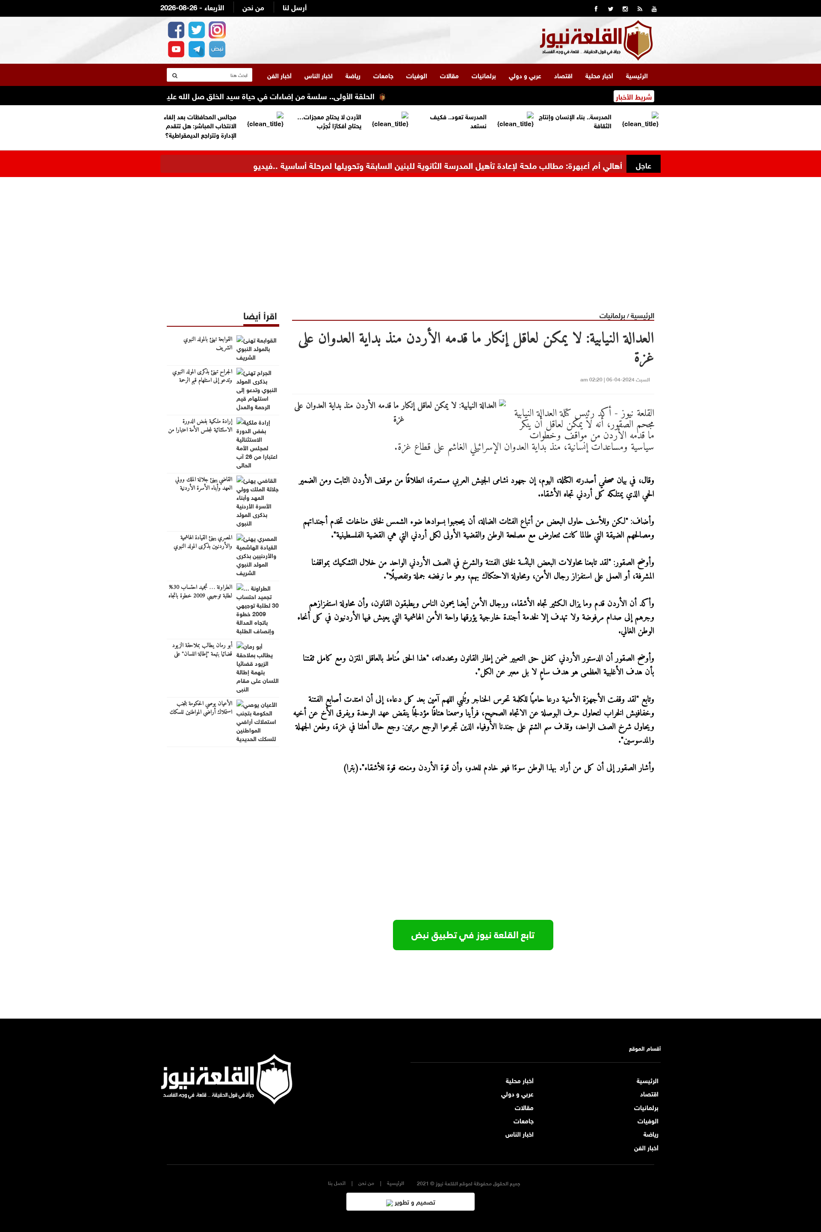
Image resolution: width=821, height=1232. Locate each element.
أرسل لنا (295, 6)
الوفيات (416, 74)
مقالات (449, 74)
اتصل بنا (337, 1182)
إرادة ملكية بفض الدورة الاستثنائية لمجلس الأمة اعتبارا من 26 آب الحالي (200, 430)
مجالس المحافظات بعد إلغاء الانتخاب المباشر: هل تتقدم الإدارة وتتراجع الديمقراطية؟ (200, 125)
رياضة (353, 74)
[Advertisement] (410, 237)
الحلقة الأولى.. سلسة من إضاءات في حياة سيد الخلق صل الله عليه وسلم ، (282, 95)
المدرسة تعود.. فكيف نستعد (458, 120)
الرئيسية (637, 74)
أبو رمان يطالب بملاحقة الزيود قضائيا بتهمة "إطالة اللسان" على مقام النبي (202, 654)
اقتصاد (563, 74)
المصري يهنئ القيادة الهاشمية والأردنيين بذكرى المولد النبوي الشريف (203, 546)
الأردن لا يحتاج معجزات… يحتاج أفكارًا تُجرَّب (329, 120)
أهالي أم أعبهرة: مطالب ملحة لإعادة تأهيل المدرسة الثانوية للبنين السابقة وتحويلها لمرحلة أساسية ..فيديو (437, 164)
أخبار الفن (279, 74)
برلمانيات (484, 74)
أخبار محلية (599, 74)
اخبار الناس (318, 74)
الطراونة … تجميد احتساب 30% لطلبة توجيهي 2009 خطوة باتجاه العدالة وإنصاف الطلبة (200, 596)
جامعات (383, 74)
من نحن (253, 6)
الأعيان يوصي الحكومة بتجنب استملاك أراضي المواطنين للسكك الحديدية (201, 712)
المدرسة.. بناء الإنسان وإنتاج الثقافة (575, 120)
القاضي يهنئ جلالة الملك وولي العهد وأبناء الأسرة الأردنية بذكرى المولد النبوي (203, 488)
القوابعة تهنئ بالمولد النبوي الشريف (207, 343)
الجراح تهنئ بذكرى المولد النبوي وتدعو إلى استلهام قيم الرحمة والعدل (202, 380)
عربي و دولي (525, 74)
